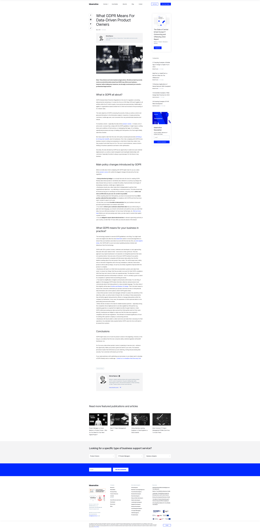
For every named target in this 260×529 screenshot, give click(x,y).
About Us (125, 4)
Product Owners (94, 456)
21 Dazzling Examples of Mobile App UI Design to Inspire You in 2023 (161, 65)
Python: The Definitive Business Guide (161, 491)
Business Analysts (152, 456)
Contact (140, 4)
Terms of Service (114, 493)
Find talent (112, 502)
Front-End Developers (136, 491)
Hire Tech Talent (165, 4)
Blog (133, 4)
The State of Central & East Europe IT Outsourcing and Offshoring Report (160, 500)
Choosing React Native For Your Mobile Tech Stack (161, 503)
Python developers (135, 500)
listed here (119, 238)
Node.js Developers (135, 506)
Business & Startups (100, 368)
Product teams (134, 514)
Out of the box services (115, 499)
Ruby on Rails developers (137, 498)
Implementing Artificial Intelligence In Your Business (161, 488)
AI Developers (134, 487)
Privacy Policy (96, 526)
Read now (157, 47)
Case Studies (115, 4)
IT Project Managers (136, 510)
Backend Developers (136, 493)
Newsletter (112, 489)
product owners (127, 124)
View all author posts (114, 387)
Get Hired (155, 4)
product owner (104, 172)
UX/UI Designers (135, 512)
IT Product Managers (124, 456)
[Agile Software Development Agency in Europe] (94, 4)
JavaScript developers (136, 502)
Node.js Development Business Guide (161, 497)
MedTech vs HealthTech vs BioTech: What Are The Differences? (159, 75)
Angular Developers (136, 504)
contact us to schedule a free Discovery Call (129, 358)
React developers (135, 495)
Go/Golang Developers (136, 508)
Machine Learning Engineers (138, 489)
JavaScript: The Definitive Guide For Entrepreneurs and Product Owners (160, 494)
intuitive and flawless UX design (119, 286)
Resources (112, 504)
